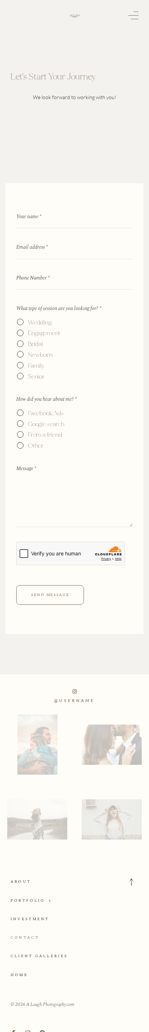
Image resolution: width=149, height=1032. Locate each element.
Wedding (40, 322)
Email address (32, 247)
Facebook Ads (46, 413)
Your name (28, 216)
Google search (46, 424)
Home (19, 975)
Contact (24, 937)
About (20, 881)
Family (36, 366)
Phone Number (33, 278)
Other (36, 445)
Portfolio (27, 900)
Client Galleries (39, 956)
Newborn (40, 355)
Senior (36, 376)
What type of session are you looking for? (58, 308)
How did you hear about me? (46, 399)
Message (26, 468)
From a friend (45, 435)
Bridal (35, 344)
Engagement (44, 333)
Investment (29, 919)
